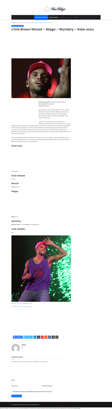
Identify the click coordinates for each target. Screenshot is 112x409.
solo (35, 408)
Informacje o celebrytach (41, 17)
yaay (58, 408)
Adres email (14, 385)
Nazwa (13, 380)
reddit (68, 408)
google (75, 408)
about (71, 408)
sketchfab (11, 408)
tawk (47, 408)
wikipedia (62, 408)
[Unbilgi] (56, 9)
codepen (6, 408)
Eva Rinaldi (13, 303)
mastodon (26, 408)
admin (23, 345)
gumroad (2, 408)
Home (13, 22)
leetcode (50, 408)
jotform (15, 408)
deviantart (43, 408)
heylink (19, 408)
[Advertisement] (56, 44)
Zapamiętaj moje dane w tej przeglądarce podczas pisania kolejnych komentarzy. (33, 391)
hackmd (32, 408)
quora (65, 408)
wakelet (38, 408)
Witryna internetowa (47, 385)
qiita (22, 408)
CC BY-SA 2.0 (19, 303)
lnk (29, 408)
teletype (55, 408)
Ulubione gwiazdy (53, 17)
